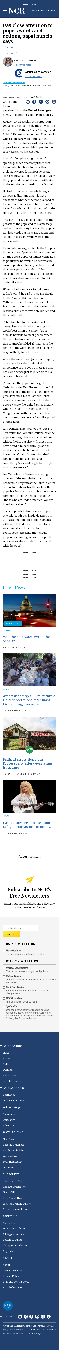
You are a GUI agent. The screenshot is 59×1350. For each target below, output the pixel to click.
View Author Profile (22, 65)
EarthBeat (9, 1094)
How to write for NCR (15, 1228)
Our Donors (10, 1167)
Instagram (43, 1317)
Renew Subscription (14, 1186)
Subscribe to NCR (13, 1181)
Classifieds (9, 1114)
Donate (33, 10)
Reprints (8, 1251)
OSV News (23, 711)
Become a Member (13, 1144)
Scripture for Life (13, 1081)
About (6, 1264)
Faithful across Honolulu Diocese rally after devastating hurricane (27, 763)
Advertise (8, 1125)
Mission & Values (13, 1270)
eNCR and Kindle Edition (17, 1203)
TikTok (49, 1317)
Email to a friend (47, 102)
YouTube (37, 1317)
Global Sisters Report (15, 1100)
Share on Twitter (41, 102)
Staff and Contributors (16, 1281)
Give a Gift (9, 1192)
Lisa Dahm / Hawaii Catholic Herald (21, 774)
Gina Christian (10, 711)
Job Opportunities (13, 1234)
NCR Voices (13, 623)
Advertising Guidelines (13, 1326)
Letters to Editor (12, 1239)
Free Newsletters (13, 1198)
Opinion (7, 630)
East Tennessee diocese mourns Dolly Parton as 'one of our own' (28, 825)
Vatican (7, 1058)
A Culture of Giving (14, 1150)
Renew (41, 10)
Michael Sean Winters (14, 647)
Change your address (15, 1245)
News (6, 689)
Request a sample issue (16, 1209)
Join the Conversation (14, 82)
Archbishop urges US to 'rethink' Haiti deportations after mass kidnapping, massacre (29, 700)
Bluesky (20, 1317)
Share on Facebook (34, 102)
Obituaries (9, 1119)
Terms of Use (30, 1326)
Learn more (46, 85)
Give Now (8, 1139)
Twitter (26, 1317)
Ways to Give (10, 1156)
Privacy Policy (11, 1276)
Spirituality (10, 47)
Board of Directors (13, 1287)
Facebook (31, 1317)
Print (54, 102)
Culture (7, 1064)
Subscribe (50, 10)
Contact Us (9, 1223)
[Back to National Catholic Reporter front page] (17, 11)
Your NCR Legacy (12, 1161)
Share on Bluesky (28, 102)
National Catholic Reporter (8, 1306)
